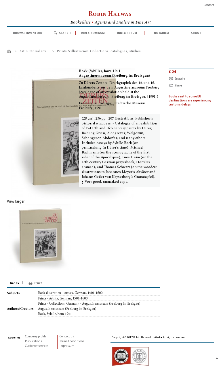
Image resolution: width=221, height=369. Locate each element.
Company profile (35, 336)
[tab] (15, 283)
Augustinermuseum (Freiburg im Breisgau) (67, 309)
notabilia (161, 33)
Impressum (67, 346)
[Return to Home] (10, 52)
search (65, 33)
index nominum (93, 33)
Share (178, 85)
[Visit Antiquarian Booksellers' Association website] (130, 356)
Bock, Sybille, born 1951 (55, 314)
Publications (33, 341)
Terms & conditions (72, 341)
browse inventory (28, 33)
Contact (209, 5)
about (196, 33)
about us (14, 337)
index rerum (127, 33)
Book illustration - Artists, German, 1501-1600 (70, 293)
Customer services (36, 346)
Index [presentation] (14, 283)
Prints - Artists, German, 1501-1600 (62, 298)
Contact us (67, 336)
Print (37, 283)
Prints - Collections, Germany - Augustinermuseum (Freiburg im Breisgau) (89, 303)
